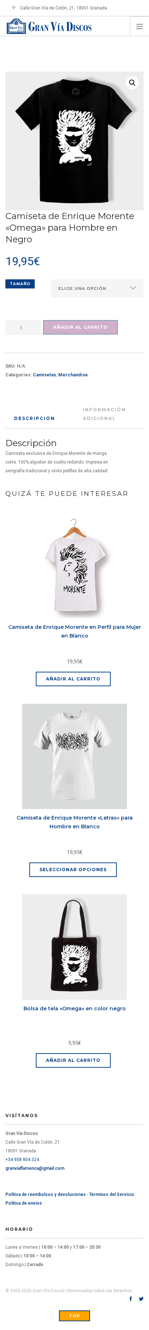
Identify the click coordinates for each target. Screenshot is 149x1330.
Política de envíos (23, 1203)
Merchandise (73, 374)
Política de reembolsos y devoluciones (45, 1194)
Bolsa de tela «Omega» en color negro (75, 1008)
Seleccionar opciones (73, 869)
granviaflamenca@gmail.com (34, 1168)
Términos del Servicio (111, 1194)
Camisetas (44, 374)
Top (74, 1315)
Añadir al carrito (80, 327)
